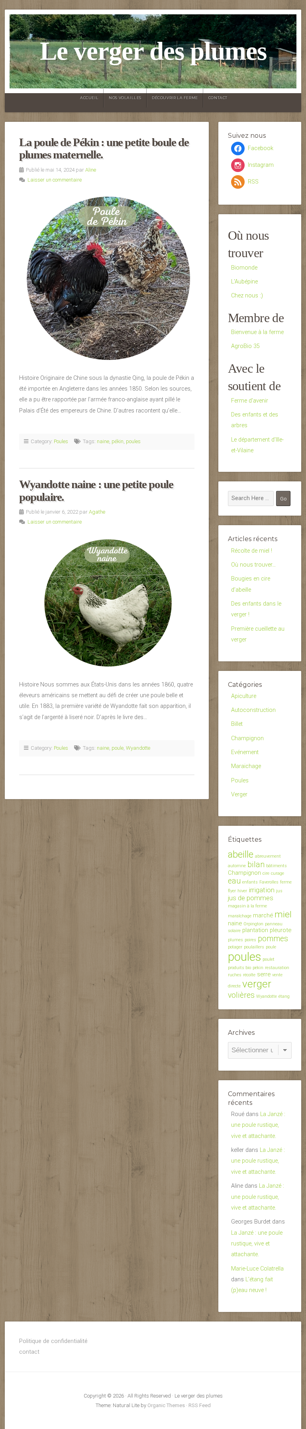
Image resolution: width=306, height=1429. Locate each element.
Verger (239, 794)
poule (118, 748)
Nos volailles (125, 98)
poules (133, 441)
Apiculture (243, 696)
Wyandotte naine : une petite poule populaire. (96, 490)
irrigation (262, 890)
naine (103, 441)
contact (29, 1352)
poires (250, 939)
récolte (249, 974)
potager (235, 947)
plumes (235, 939)
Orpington (253, 924)
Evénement (245, 752)
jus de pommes (250, 898)
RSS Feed (199, 1405)
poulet (269, 959)
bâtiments (276, 865)
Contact (218, 98)
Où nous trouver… (253, 564)
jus (279, 890)
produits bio (239, 967)
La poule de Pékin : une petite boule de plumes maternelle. (103, 148)
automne (237, 865)
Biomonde (244, 267)
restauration (277, 967)
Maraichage (246, 766)
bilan (256, 864)
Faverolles (269, 882)
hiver (242, 890)
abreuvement (268, 856)
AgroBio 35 (245, 346)
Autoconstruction (253, 710)
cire (266, 873)
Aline (90, 170)
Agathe (97, 512)
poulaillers (254, 947)
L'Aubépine (244, 281)
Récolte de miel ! (251, 550)
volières (241, 995)
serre (264, 974)
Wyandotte (138, 748)
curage (277, 873)
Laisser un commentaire (54, 180)
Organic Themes (166, 1405)
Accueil (89, 98)
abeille (240, 854)
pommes (273, 938)
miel (283, 914)
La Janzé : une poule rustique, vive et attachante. (258, 1125)
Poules (61, 441)
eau (234, 881)
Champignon (247, 738)
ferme (286, 882)
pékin (118, 441)
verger (256, 984)
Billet (237, 724)
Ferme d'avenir (249, 400)
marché (263, 915)
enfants (250, 882)
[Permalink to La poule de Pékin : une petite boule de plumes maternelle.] (107, 278)
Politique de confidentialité (53, 1341)
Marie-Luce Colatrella (257, 1268)
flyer (232, 890)
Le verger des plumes (153, 51)
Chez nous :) (247, 295)
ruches (234, 974)
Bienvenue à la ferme (257, 332)
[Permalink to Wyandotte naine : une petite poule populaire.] (107, 603)
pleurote (280, 930)
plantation (255, 930)
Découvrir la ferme (175, 98)
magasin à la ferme (247, 906)
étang (284, 996)
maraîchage (239, 916)
